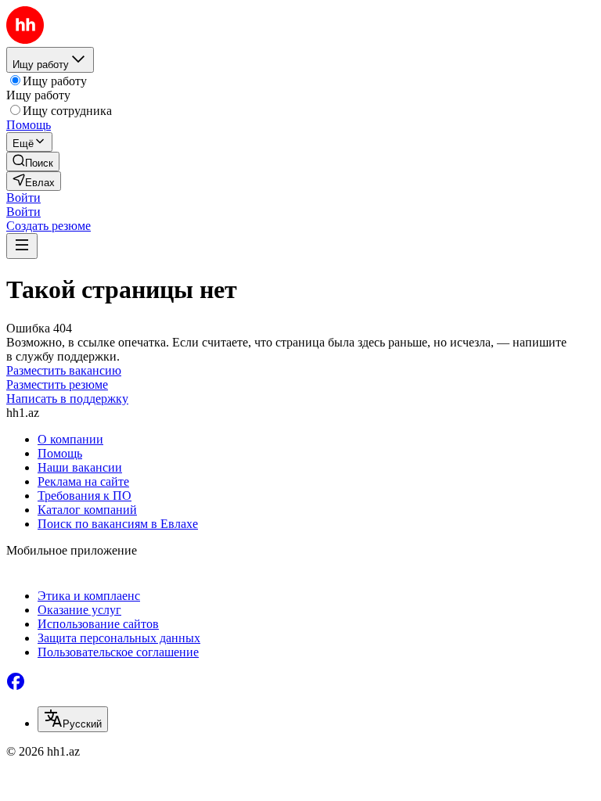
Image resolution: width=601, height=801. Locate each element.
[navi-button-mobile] (22, 246)
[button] (23, 197)
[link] (32, 161)
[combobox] (73, 719)
